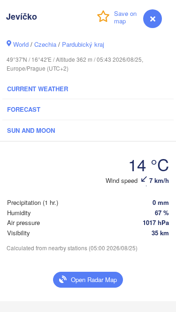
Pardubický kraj (83, 44)
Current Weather (37, 88)
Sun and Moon (31, 130)
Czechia (45, 44)
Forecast (23, 109)
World (21, 44)
